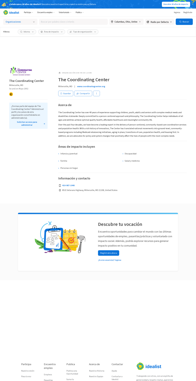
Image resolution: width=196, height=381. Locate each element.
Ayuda (114, 370)
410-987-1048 (68, 185)
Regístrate (187, 12)
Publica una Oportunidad (72, 372)
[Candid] (11, 94)
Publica (79, 12)
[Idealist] (11, 12)
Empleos (48, 374)
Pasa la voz (26, 376)
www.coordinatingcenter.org (91, 86)
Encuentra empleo (45, 12)
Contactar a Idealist (117, 378)
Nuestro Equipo (96, 376)
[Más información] (126, 22)
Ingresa (177, 12)
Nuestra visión (27, 370)
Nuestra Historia (96, 370)
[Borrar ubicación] (140, 21)
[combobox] (73, 22)
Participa (27, 12)
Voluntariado (64, 12)
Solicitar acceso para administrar (27, 124)
